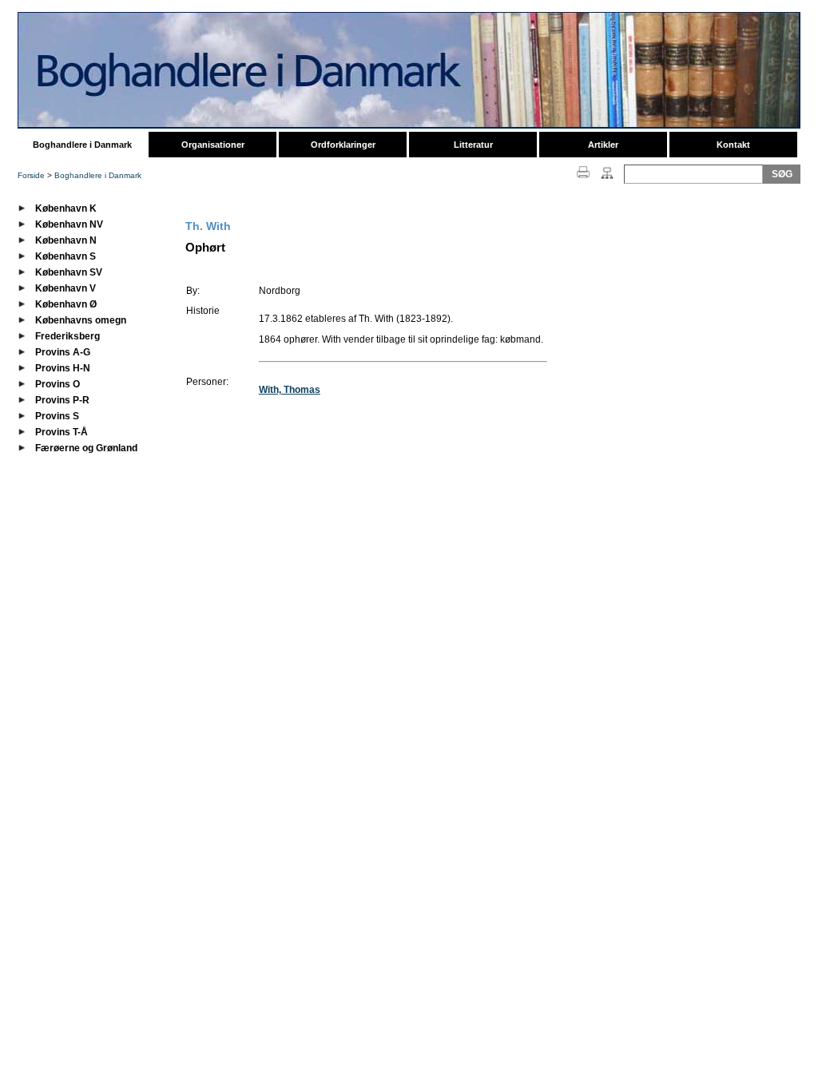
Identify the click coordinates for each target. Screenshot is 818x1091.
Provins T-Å (61, 432)
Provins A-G (62, 352)
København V (65, 288)
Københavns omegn (80, 320)
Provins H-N (62, 368)
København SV (68, 272)
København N (66, 240)
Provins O (57, 384)
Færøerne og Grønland (86, 448)
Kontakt (733, 144)
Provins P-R (62, 400)
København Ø (66, 304)
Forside (31, 175)
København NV (69, 224)
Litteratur (473, 144)
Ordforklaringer (343, 144)
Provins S (57, 416)
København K (66, 208)
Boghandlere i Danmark (82, 144)
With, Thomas (289, 389)
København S (65, 256)
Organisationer (212, 144)
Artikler (603, 144)
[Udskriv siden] (584, 179)
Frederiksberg (67, 336)
